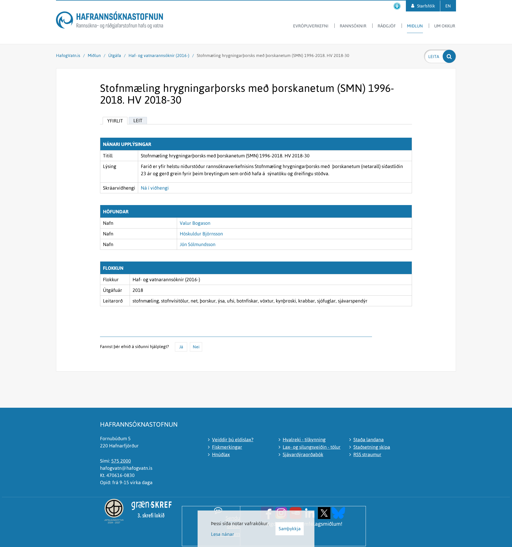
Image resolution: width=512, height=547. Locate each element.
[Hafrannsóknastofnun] (109, 21)
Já (181, 346)
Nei (196, 346)
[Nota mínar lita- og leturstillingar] (397, 6)
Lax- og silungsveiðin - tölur (312, 447)
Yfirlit (115, 121)
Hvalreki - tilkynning (304, 439)
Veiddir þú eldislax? (232, 439)
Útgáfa (114, 55)
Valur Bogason (195, 223)
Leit (137, 120)
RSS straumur (367, 454)
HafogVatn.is (68, 55)
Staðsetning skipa (371, 447)
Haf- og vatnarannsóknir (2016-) (159, 55)
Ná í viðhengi (155, 188)
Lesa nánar (222, 534)
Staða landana (368, 439)
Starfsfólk (426, 5)
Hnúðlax (221, 454)
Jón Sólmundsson (197, 244)
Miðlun (94, 55)
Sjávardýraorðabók (303, 454)
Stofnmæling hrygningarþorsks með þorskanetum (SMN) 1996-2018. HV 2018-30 (273, 55)
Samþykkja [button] (290, 528)
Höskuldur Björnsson (201, 233)
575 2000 (121, 461)
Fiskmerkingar (227, 447)
